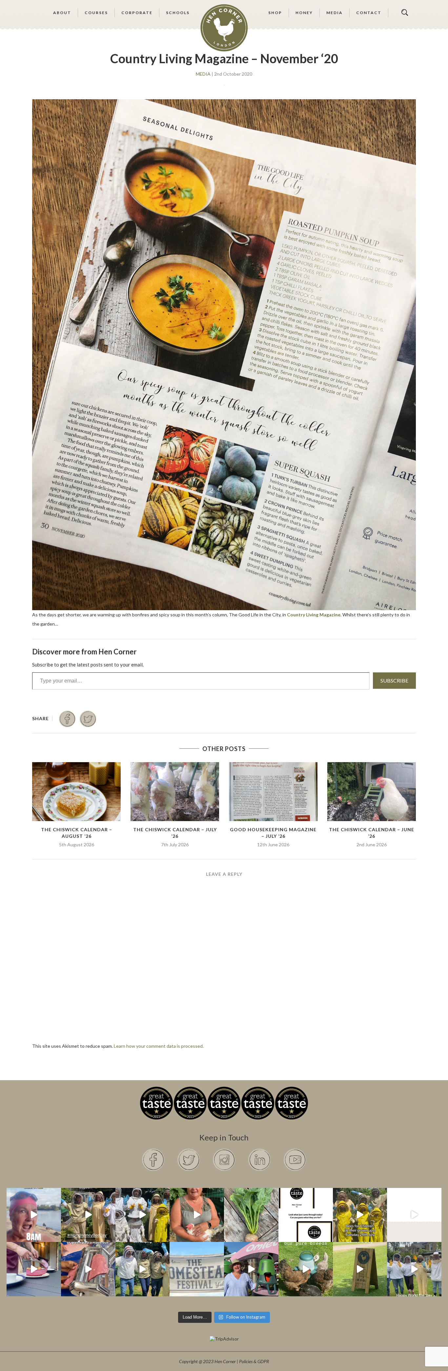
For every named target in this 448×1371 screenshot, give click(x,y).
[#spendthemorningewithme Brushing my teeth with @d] (34, 1215)
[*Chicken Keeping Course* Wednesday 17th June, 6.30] (305, 1269)
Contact (368, 12)
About (62, 12)
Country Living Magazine (313, 614)
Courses (96, 12)
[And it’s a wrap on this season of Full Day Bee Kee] (88, 1215)
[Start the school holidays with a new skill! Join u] (414, 1215)
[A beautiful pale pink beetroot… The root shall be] (251, 1215)
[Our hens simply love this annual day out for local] (360, 1269)
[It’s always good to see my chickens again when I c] (197, 1215)
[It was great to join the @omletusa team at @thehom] (251, 1269)
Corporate (137, 12)
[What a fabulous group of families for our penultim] (142, 1215)
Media (334, 12)
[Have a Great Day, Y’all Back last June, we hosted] (197, 1269)
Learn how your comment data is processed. (159, 1046)
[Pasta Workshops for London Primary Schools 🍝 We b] (88, 1269)
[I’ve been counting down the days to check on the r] (305, 1215)
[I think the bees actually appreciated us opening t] (142, 1269)
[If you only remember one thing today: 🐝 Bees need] (414, 1269)
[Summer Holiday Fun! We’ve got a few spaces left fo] (360, 1215)
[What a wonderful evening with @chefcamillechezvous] (34, 1269)
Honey (304, 12)
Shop (275, 12)
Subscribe (394, 680)
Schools (178, 12)
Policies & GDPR (254, 1361)
